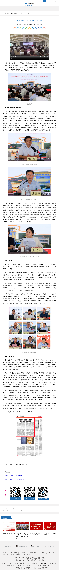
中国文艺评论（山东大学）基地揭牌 (14, 479)
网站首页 (5, 553)
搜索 (44, 1)
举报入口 (26, 555)
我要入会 (51, 546)
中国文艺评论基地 (20, 13)
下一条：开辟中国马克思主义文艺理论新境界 (11, 510)
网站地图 (56, 1)
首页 (2, 13)
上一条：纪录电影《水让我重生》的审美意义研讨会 (13, 508)
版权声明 (33, 553)
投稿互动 (8, 546)
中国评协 (7, 13)
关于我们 (23, 553)
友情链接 (5, 555)
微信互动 (36, 546)
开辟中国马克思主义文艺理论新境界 (14, 475)
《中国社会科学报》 (31, 24)
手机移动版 (23, 546)
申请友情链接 (16, 555)
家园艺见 (13, 13)
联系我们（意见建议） (47, 553)
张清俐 (41, 24)
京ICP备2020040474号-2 (49, 563)
